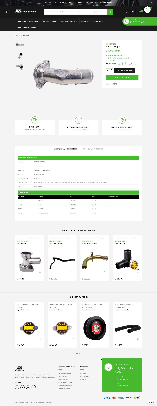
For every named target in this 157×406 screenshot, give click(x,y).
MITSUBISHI (98, 304)
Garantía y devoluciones (66, 382)
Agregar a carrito (124, 71)
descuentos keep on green (59, 238)
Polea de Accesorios (89, 310)
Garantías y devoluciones (93, 149)
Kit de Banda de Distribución (28, 21)
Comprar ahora (122, 78)
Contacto (83, 379)
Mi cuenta (83, 373)
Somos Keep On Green (65, 373)
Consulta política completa (42, 170)
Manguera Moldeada (122, 310)
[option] (62, 76)
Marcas (90, 304)
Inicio (16, 35)
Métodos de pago (64, 379)
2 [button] (79, 353)
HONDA (122, 304)
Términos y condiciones (65, 385)
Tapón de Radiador (49, 21)
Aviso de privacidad (64, 389)
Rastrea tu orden (85, 376)
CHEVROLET (26, 304)
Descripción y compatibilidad (65, 149)
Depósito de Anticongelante (92, 21)
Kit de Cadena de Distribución (28, 27)
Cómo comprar (63, 376)
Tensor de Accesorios (69, 21)
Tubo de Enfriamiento (56, 243)
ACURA (19, 304)
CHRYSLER (20, 238)
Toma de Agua (22, 243)
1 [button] (77, 353)
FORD (115, 84)
